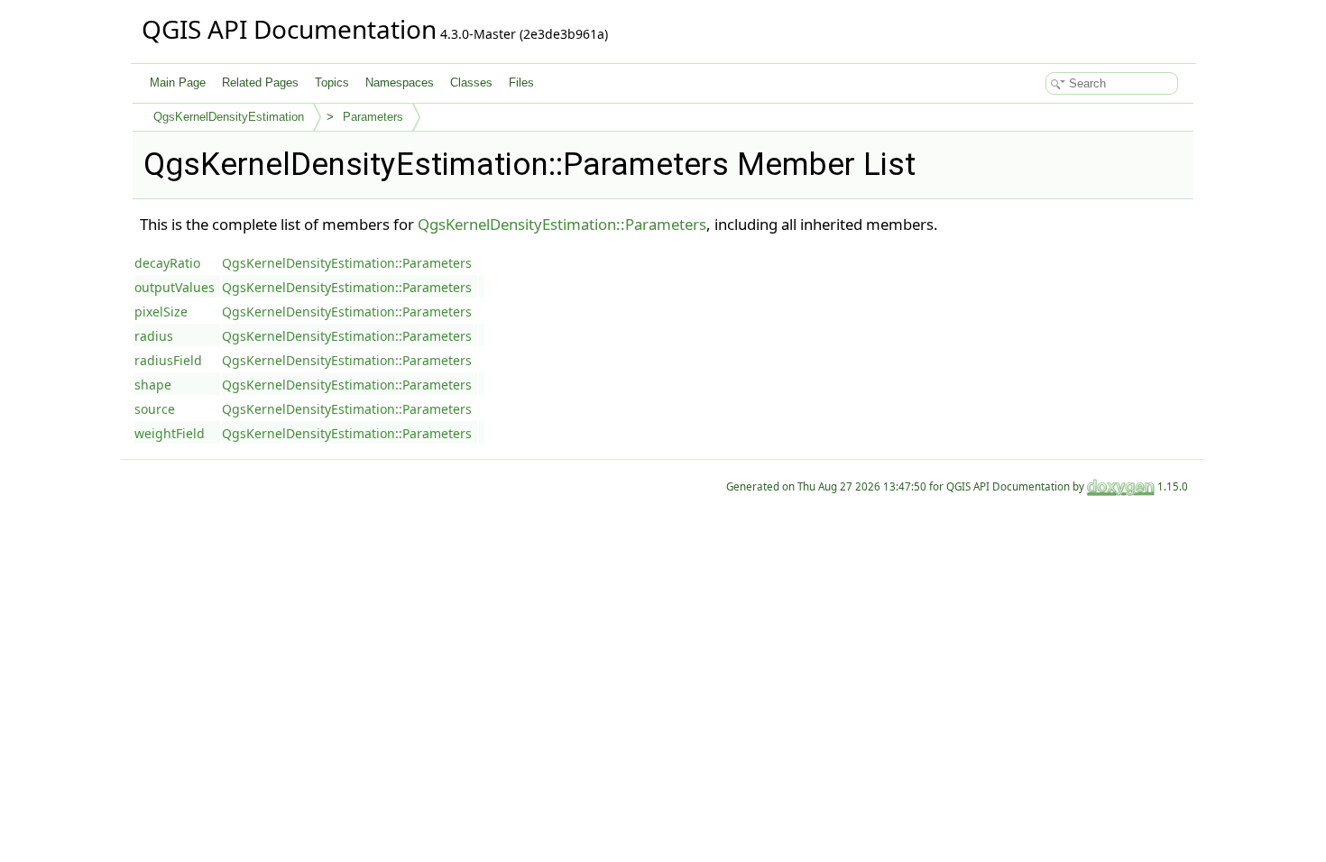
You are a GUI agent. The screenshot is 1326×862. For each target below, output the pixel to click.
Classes (471, 82)
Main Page (178, 82)
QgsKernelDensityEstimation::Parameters (562, 224)
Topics (332, 82)
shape (152, 384)
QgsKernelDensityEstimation (228, 117)
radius (153, 335)
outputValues (174, 287)
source (154, 408)
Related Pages (260, 82)
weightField (169, 433)
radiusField (168, 360)
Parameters (373, 117)
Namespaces (399, 82)
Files (521, 82)
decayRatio (167, 262)
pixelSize (161, 311)
